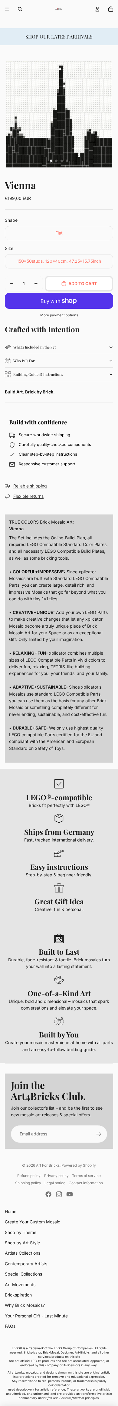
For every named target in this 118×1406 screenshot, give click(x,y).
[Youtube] (69, 1194)
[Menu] (7, 9)
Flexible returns (28, 496)
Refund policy (29, 1175)
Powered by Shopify (78, 1165)
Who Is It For (23, 360)
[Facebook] (48, 1194)
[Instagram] (59, 1194)
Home (10, 1211)
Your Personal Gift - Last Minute (36, 1315)
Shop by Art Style (22, 1242)
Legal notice (54, 1183)
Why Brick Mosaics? (25, 1305)
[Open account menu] (97, 9)
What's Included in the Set (34, 347)
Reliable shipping (30, 485)
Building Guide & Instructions (38, 374)
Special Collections (23, 1273)
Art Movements (20, 1284)
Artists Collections (22, 1253)
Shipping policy (28, 1183)
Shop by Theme (20, 1232)
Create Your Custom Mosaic (32, 1221)
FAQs (10, 1326)
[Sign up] (98, 1134)
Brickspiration (18, 1294)
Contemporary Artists (26, 1263)
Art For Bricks (48, 1165)
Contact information (86, 1183)
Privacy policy (56, 1175)
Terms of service (86, 1175)
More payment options (59, 315)
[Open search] (20, 9)
